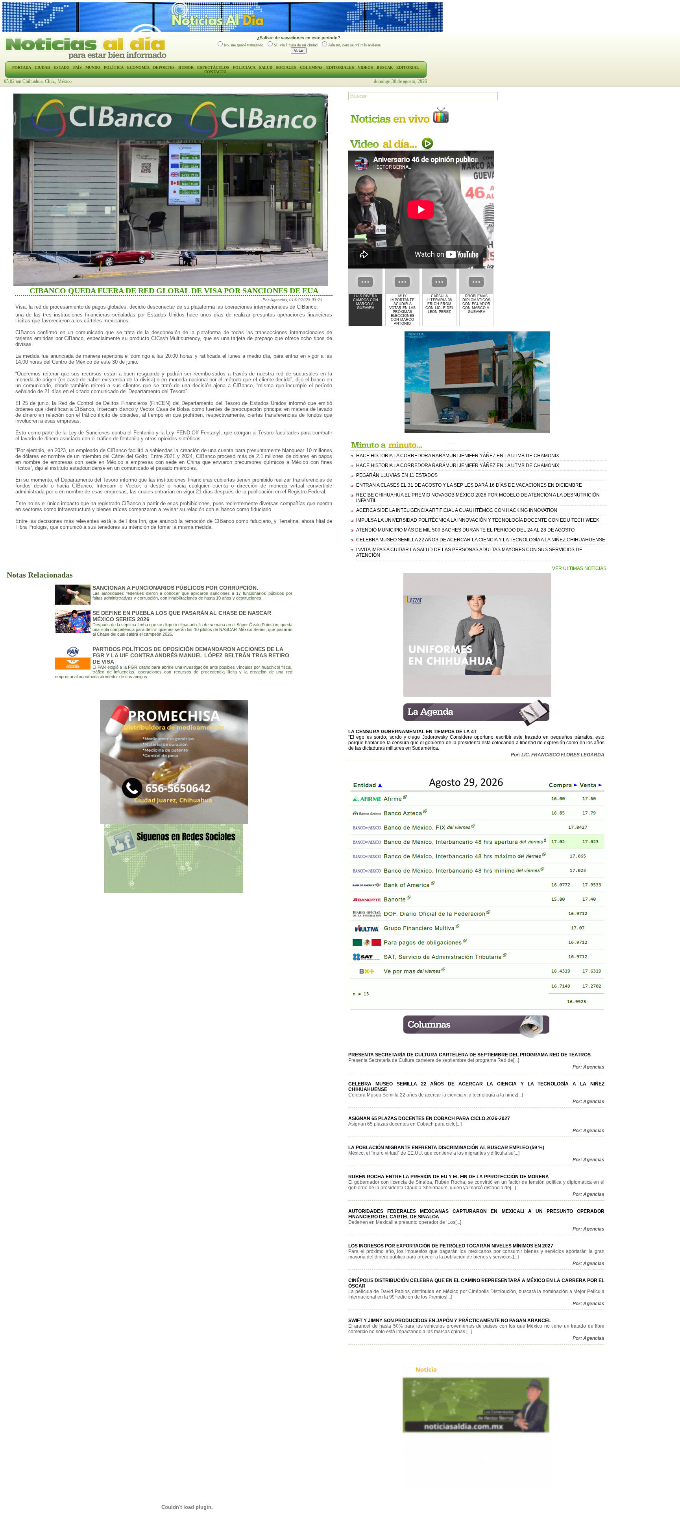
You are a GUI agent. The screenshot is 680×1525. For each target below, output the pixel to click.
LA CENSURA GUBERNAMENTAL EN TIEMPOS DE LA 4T (412, 731)
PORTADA (21, 67)
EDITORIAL (407, 67)
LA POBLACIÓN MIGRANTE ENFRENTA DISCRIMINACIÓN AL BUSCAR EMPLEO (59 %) (446, 1147)
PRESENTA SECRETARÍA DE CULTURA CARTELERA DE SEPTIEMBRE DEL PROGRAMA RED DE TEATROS (469, 1055)
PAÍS (77, 67)
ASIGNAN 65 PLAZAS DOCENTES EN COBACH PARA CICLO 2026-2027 (429, 1118)
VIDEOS (365, 67)
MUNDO (92, 67)
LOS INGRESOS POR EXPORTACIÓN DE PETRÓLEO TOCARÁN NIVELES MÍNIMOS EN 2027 (450, 1246)
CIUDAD (42, 67)
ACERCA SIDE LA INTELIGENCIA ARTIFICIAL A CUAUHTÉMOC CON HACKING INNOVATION (456, 510)
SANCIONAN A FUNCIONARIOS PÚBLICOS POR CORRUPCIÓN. (175, 588)
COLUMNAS (311, 67)
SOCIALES (286, 67)
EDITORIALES (340, 67)
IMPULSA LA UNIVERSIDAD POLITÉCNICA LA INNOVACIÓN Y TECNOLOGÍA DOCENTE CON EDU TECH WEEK (477, 520)
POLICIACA (244, 67)
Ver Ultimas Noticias (579, 568)
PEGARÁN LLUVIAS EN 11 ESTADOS (397, 475)
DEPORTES (164, 67)
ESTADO (62, 67)
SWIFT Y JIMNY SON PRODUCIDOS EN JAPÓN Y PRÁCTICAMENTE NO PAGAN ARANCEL (449, 1320)
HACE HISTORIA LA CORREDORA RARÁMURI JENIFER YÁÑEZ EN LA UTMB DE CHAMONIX (457, 455)
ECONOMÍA (138, 67)
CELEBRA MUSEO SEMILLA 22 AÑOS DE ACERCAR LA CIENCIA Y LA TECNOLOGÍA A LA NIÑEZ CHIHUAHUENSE (480, 540)
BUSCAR (385, 67)
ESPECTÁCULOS (213, 67)
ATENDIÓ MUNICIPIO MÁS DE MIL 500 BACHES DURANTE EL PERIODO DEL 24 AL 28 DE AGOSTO (465, 530)
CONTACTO (215, 72)
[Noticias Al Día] (87, 58)
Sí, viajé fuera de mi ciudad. (296, 45)
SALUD (265, 67)
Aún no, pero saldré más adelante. (355, 45)
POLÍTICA (114, 67)
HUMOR (186, 67)
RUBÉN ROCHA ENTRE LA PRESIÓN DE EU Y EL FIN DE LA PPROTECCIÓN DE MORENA (448, 1176)
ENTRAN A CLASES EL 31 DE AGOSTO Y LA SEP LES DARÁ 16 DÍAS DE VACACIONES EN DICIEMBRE (469, 485)
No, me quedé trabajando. (244, 45)
